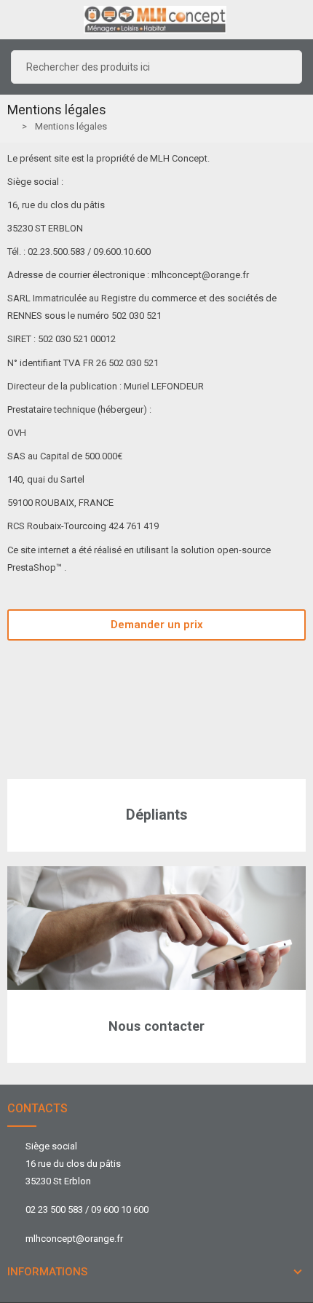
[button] (156, 625)
